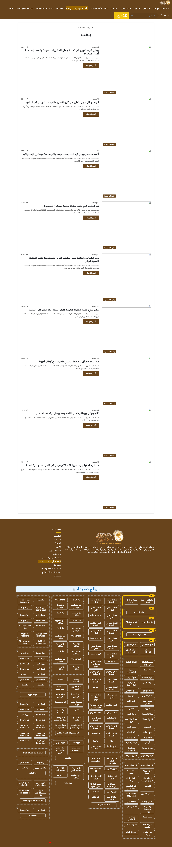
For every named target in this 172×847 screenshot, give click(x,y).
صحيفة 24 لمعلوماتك (44, 8)
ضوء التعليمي (147, 644)
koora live (24, 615)
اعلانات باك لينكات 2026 (33, 753)
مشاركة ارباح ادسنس (131, 601)
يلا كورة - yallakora (25, 634)
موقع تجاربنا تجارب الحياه (95, 785)
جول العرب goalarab (76, 749)
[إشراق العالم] (164, 2)
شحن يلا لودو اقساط (95, 624)
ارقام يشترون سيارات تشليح (76, 726)
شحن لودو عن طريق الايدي (96, 706)
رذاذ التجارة (131, 732)
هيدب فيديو (131, 727)
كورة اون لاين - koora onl (41, 634)
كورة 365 (76, 742)
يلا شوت (76, 600)
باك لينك (114, 8)
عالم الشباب (139, 612)
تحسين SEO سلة (131, 623)
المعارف (147, 727)
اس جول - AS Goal (24, 642)
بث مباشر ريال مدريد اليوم (60, 750)
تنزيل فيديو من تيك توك (40, 783)
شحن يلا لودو (111, 705)
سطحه (60, 679)
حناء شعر (96, 733)
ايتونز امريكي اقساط (95, 680)
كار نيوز (131, 695)
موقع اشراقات (147, 651)
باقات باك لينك (131, 771)
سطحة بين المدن (76, 687)
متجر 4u (111, 661)
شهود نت (131, 737)
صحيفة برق (131, 644)
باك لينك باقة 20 (95, 769)
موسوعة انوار (147, 755)
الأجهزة (137, 8)
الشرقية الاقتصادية (131, 683)
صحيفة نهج (147, 695)
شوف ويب (131, 677)
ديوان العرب (112, 791)
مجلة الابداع (131, 714)
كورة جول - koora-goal (41, 608)
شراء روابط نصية (147, 771)
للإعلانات (46, 843)
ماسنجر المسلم (139, 634)
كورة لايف (41, 658)
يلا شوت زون (40, 768)
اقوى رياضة (147, 801)
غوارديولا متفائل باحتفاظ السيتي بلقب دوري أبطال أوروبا (69, 361)
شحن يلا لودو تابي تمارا (95, 672)
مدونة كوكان (131, 690)
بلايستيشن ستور (111, 719)
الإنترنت (156, 8)
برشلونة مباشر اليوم (60, 768)
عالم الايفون (147, 690)
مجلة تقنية (147, 817)
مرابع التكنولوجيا (131, 671)
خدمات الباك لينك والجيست (111, 760)
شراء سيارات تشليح (76, 718)
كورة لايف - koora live (40, 726)
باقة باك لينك (147, 622)
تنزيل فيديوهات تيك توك (41, 792)
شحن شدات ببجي (112, 696)
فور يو (95, 687)
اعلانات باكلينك (104, 804)
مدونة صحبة (147, 748)
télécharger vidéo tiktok (33, 800)
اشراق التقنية (131, 662)
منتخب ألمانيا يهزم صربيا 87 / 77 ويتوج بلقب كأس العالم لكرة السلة (62, 465)
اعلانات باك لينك (111, 798)
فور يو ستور (96, 654)
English (59, 8)
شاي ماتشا (111, 746)
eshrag (94, 47)
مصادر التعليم (131, 806)
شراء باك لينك (147, 765)
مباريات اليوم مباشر (76, 606)
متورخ (147, 708)
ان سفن (147, 670)
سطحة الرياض (76, 680)
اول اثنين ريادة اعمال (147, 601)
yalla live (68, 783)
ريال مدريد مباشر (76, 614)
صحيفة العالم (131, 832)
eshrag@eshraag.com (97, 552)
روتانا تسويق (147, 714)
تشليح (76, 709)
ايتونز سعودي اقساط (112, 624)
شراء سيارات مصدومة (60, 726)
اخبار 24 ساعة (131, 824)
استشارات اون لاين (131, 720)
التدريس (147, 786)
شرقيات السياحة (131, 749)
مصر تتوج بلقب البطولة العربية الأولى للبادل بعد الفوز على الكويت (64, 309)
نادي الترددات (147, 719)
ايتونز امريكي (95, 615)
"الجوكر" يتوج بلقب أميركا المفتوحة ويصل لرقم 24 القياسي (67, 413)
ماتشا (95, 741)
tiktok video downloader (24, 791)
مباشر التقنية (131, 742)
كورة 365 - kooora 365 (41, 642)
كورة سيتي (60, 742)
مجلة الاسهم (147, 682)
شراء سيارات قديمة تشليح (68, 733)
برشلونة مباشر (60, 606)
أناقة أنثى (131, 701)
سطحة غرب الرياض (60, 695)
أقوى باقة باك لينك (96, 777)
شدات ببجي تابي (96, 608)
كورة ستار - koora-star (25, 601)
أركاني (147, 742)
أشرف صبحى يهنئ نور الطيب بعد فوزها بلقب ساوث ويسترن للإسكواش (61, 154)
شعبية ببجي (111, 712)
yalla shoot (60, 600)
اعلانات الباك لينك (131, 779)
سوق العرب (112, 768)
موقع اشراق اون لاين (131, 651)
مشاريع (96, 791)
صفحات (10, 8)
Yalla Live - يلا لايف (25, 626)
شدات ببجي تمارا (96, 601)
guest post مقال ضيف (96, 759)
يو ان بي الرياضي (131, 818)
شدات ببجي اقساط (112, 601)
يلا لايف (68, 758)
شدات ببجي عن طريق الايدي (96, 663)
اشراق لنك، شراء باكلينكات (147, 779)
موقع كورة (32, 694)
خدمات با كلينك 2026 (112, 785)
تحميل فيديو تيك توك (24, 783)
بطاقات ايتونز (96, 712)
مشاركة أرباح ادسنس (99, 8)
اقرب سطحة (60, 702)
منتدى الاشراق (147, 793)
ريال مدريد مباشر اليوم (76, 768)
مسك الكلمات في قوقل (147, 663)
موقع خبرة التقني (147, 702)
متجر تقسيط (95, 638)
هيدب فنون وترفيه (147, 833)
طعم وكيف (147, 737)
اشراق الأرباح (131, 755)
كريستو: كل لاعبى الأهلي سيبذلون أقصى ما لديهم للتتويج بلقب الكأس (62, 102)
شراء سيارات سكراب (60, 710)
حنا (111, 741)
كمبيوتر (146, 8)
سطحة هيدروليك (60, 687)
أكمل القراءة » (91, 65)
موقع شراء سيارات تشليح (60, 718)
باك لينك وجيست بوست (147, 809)
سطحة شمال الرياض (76, 695)
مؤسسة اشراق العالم (25, 8)
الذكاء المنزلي (126, 8)
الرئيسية (165, 8)
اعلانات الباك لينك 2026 (131, 794)
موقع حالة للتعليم (147, 825)
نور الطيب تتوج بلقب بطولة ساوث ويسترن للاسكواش (70, 205)
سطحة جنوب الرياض (76, 703)
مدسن (131, 708)
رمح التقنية (147, 732)
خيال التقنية (147, 677)
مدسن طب (131, 801)
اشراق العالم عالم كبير (131, 787)
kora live (25, 653)
